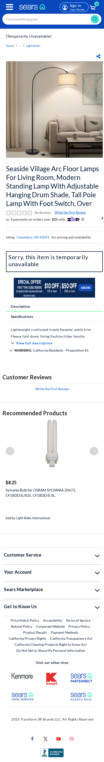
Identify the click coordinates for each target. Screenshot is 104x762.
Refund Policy (21, 626)
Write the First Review (70, 212)
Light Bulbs (33, 46)
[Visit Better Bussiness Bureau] (52, 752)
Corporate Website (50, 626)
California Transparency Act (71, 638)
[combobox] (51, 19)
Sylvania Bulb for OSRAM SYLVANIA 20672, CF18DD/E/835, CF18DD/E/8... (41, 492)
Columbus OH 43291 (33, 237)
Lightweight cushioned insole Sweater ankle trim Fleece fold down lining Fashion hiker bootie (51, 332)
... (20, 46)
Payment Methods (64, 632)
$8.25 (11, 482)
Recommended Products (34, 412)
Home (10, 46)
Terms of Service (78, 620)
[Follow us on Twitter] (45, 738)
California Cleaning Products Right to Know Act (51, 644)
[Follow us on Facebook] (32, 738)
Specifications (22, 316)
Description (20, 306)
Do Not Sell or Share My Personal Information (50, 650)
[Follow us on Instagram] (71, 738)
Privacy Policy (79, 626)
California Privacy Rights (27, 638)
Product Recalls (35, 632)
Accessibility (52, 620)
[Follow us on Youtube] (58, 738)
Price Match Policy (25, 620)
